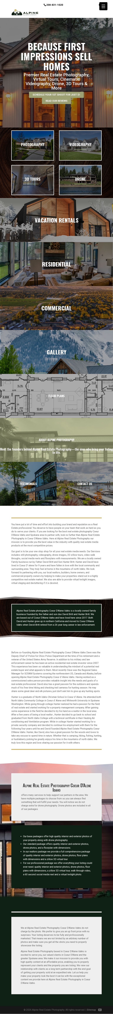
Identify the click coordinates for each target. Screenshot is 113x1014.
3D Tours (32, 179)
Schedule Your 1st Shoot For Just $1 (56, 94)
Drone (80, 179)
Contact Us (84, 484)
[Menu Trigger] (103, 6)
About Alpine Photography (56, 440)
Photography (32, 144)
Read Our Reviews (56, 100)
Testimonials (28, 484)
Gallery (56, 352)
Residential (56, 264)
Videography (80, 144)
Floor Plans (56, 396)
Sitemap (91, 1009)
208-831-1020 (54, 4)
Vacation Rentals (56, 220)
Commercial (56, 308)
